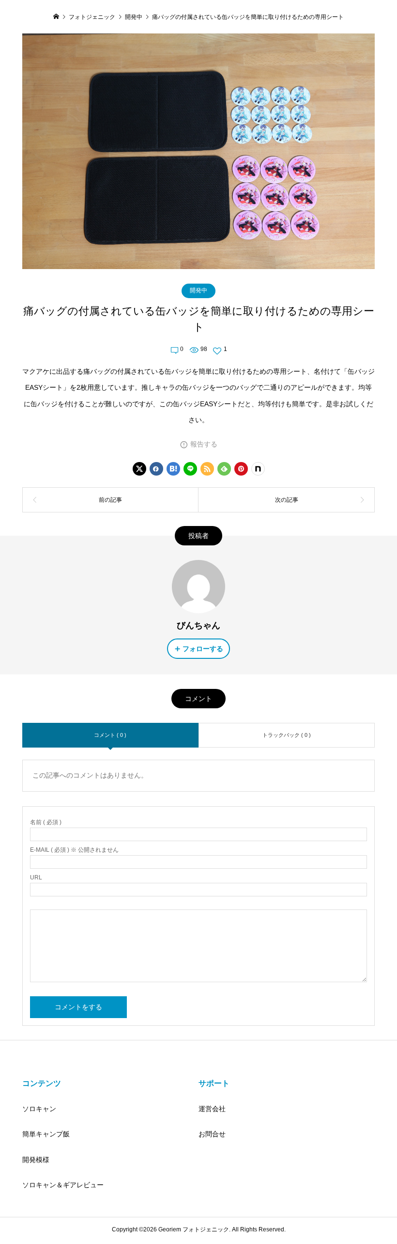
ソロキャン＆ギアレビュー (63, 1185)
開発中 (198, 290)
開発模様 (35, 1160)
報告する (203, 444)
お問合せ (212, 1134)
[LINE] (190, 469)
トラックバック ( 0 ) (286, 735)
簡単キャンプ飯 (46, 1134)
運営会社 (212, 1109)
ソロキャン (39, 1109)
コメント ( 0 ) (110, 735)
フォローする (203, 649)
